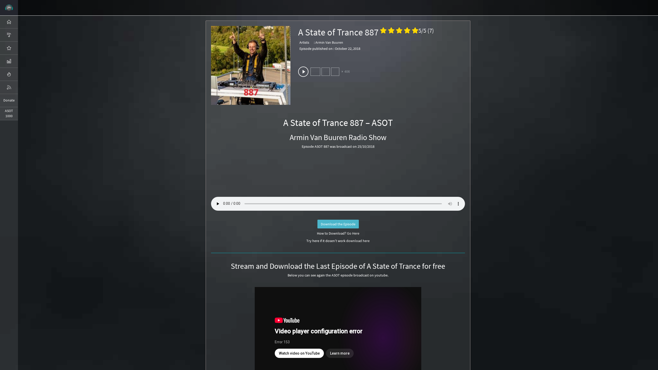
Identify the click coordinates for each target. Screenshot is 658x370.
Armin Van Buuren (329, 42)
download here (358, 240)
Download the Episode (338, 224)
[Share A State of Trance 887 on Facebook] (315, 72)
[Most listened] (9, 48)
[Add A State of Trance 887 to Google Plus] (335, 72)
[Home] (9, 21)
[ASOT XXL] (9, 61)
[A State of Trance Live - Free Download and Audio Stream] (9, 7)
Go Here (353, 233)
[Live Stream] (9, 74)
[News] (9, 87)
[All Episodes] (9, 35)
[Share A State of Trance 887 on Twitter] (326, 72)
